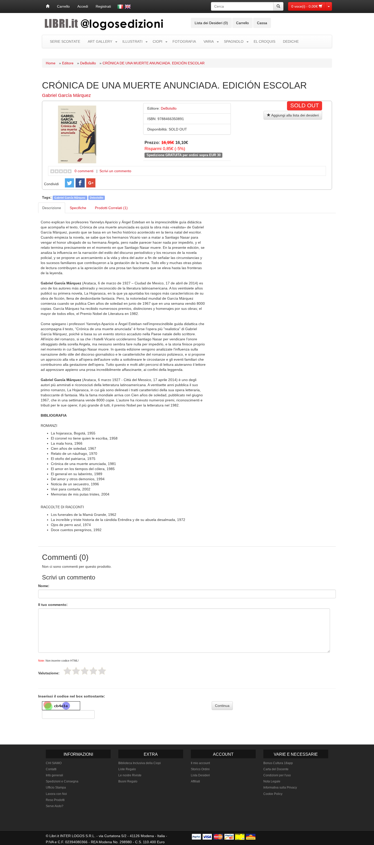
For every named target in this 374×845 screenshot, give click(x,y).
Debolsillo (96, 197)
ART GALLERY (100, 41)
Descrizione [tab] (51, 208)
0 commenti (84, 171)
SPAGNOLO (233, 41)
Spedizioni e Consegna (62, 781)
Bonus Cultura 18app (278, 763)
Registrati (103, 6)
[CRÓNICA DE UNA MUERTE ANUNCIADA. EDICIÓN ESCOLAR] (77, 134)
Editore (68, 63)
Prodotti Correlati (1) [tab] (111, 208)
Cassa (262, 23)
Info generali (54, 775)
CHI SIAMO (54, 763)
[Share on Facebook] (80, 182)
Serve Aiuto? (54, 806)
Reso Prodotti (55, 800)
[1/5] (67, 671)
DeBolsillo (88, 63)
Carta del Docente (276, 769)
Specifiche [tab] (78, 208)
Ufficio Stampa (56, 787)
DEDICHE (291, 41)
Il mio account (200, 763)
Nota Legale (271, 781)
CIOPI (157, 41)
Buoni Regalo (127, 781)
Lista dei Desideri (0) (211, 23)
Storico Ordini (200, 769)
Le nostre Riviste (129, 775)
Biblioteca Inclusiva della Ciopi (139, 763)
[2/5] (76, 671)
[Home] (47, 6)
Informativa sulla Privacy (280, 787)
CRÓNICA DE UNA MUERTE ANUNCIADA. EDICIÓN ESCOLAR (154, 63)
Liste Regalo (127, 769)
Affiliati (195, 781)
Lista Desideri (200, 775)
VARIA (209, 41)
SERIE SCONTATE (65, 41)
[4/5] (93, 671)
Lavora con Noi (56, 794)
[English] (128, 7)
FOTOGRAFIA (184, 41)
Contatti (51, 769)
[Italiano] (120, 7)
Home (50, 63)
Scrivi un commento (115, 171)
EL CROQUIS (264, 41)
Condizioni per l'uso (277, 775)
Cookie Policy (272, 794)
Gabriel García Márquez (66, 95)
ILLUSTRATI (132, 41)
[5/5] (102, 671)
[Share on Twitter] (69, 182)
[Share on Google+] (90, 182)
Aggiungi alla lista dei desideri (294, 115)
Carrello (63, 6)
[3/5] (85, 671)
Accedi (82, 6)
